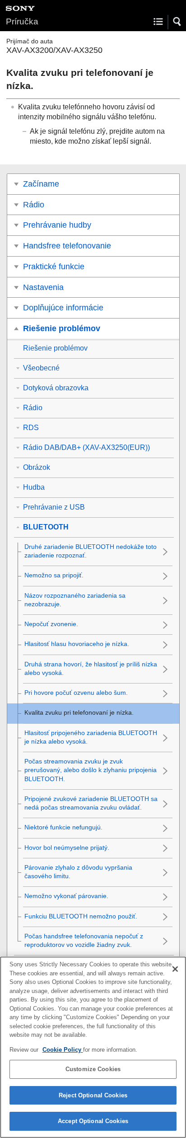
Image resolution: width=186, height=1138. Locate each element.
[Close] (175, 969)
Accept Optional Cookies (93, 1121)
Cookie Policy (62, 1049)
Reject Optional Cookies (93, 1095)
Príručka (22, 21)
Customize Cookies (93, 1069)
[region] (93, 1047)
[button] (177, 21)
